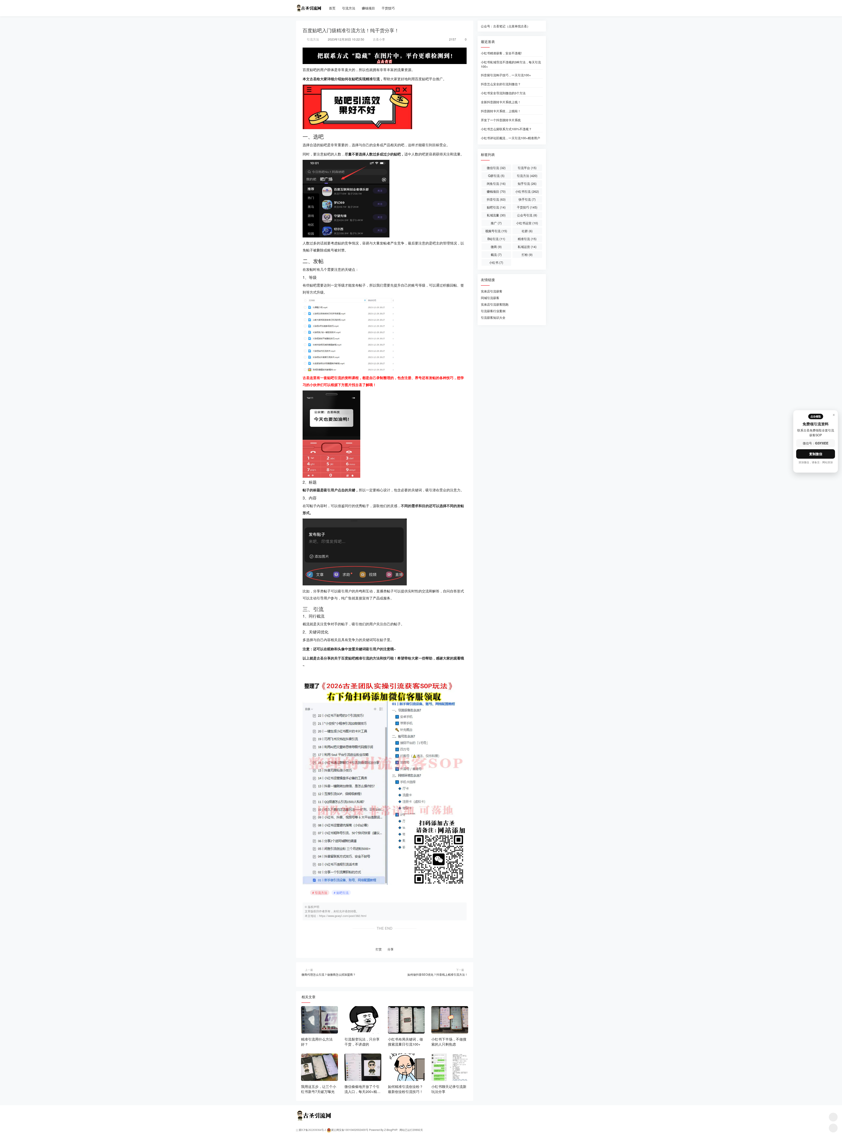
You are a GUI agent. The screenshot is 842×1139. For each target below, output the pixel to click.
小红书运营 (527, 223)
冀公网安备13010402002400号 (349, 1130)
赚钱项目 (368, 8)
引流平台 (527, 168)
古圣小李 (378, 39)
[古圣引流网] (308, 6)
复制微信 (815, 453)
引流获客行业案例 (493, 311)
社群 (527, 231)
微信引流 (496, 168)
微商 (496, 246)
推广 (496, 223)
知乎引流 (527, 183)
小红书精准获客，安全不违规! (501, 53)
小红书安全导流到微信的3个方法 (503, 93)
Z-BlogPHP (390, 1130)
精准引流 (527, 239)
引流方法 (348, 8)
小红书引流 (527, 191)
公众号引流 (527, 215)
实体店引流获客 (491, 291)
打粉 (527, 254)
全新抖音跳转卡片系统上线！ (501, 102)
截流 (496, 254)
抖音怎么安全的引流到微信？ (501, 84)
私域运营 (527, 246)
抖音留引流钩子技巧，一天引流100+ (506, 75)
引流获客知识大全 (493, 317)
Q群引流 (496, 175)
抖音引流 (496, 199)
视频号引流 (496, 231)
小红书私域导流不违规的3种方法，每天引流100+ (511, 64)
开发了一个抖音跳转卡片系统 (501, 120)
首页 (332, 8)
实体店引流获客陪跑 (494, 304)
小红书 (496, 262)
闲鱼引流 (496, 183)
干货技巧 (388, 8)
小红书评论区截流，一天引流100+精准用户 (510, 138)
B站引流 (496, 239)
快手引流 (527, 199)
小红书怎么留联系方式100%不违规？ (506, 129)
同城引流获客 (490, 298)
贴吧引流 (342, 892)
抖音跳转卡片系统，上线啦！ (501, 111)
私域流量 (496, 215)
